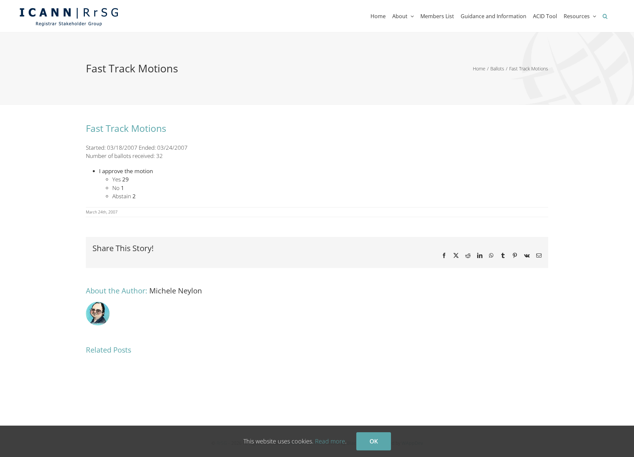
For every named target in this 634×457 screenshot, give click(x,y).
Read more (330, 441)
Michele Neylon (175, 290)
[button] (605, 16)
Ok (374, 441)
